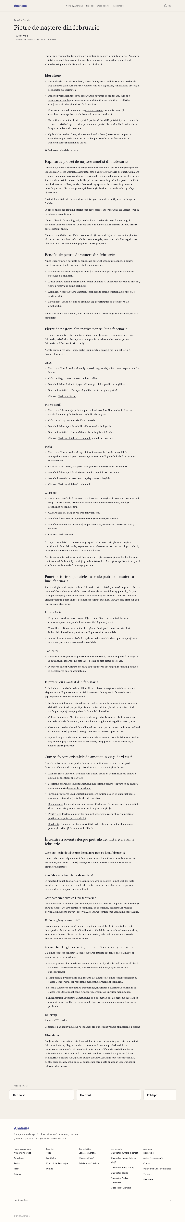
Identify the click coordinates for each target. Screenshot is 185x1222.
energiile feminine (71, 414)
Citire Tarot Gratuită (121, 1187)
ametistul (71, 171)
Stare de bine (103, 6)
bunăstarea (85, 622)
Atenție (52, 773)
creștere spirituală (118, 561)
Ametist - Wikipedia (56, 1020)
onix (75, 350)
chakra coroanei (94, 110)
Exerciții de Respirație (57, 1163)
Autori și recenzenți (153, 1158)
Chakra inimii (65, 534)
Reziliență (53, 824)
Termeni (147, 1174)
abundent (85, 934)
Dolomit (85, 1095)
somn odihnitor (77, 285)
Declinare (148, 1179)
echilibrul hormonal (86, 426)
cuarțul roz (107, 350)
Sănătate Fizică (86, 1158)
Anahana (20, 6)
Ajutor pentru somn (59, 281)
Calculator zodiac (119, 1172)
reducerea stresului (59, 100)
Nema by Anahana (74, 6)
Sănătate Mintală (87, 1152)
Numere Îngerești (22, 1152)
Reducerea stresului (59, 271)
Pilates (49, 1168)
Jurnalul (52, 794)
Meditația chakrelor (59, 783)
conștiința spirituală (79, 788)
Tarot (16, 1168)
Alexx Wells (22, 35)
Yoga (48, 1152)
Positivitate (54, 814)
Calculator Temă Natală (122, 1167)
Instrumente (118, 6)
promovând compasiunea (86, 502)
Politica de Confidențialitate (157, 1168)
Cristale (26, 20)
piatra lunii (85, 350)
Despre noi (148, 1152)
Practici (90, 6)
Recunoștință (55, 804)
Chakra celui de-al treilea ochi (74, 438)
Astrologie (19, 1158)
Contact (147, 1163)
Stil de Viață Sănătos (89, 1163)
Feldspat (153, 1095)
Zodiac (17, 1163)
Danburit (19, 1095)
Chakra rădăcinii (67, 396)
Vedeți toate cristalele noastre (61, 150)
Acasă (17, 20)
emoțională (120, 502)
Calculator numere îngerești (124, 1152)
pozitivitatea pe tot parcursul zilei (67, 818)
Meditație (51, 1158)
